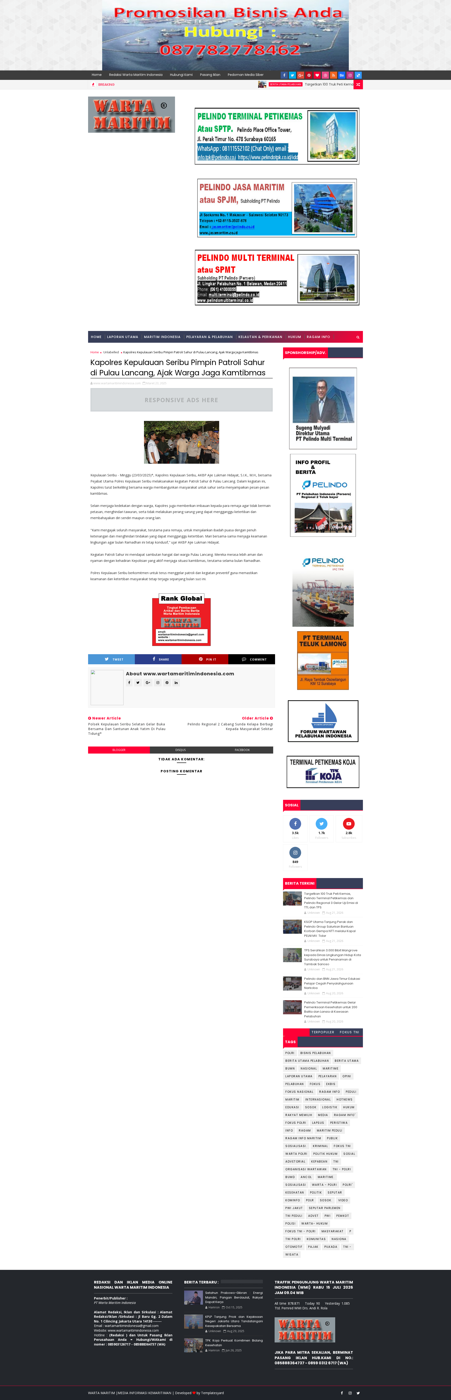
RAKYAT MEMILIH (298, 1115)
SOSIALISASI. (296, 1146)
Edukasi (292, 1107)
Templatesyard (212, 1393)
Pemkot (342, 1216)
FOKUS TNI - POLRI (300, 1231)
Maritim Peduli (329, 1130)
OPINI (346, 1076)
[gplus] (300, 75)
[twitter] (292, 75)
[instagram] (350, 75)
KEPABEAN (319, 1161)
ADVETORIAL (295, 1161)
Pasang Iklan (210, 74)
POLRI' (348, 1185)
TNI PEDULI (293, 1216)
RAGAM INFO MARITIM (303, 1138)
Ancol (306, 1177)
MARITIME (330, 1068)
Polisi (290, 1223)
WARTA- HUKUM (314, 1223)
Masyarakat (333, 1231)
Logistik (329, 1107)
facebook (242, 750)
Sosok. (326, 1200)
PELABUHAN (294, 1084)
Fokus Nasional (299, 1092)
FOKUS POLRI (295, 1123)
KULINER (98, 348)
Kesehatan (294, 1192)
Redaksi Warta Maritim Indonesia (136, 74)
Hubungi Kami (181, 74)
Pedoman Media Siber (246, 74)
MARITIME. (326, 1177)
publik (332, 1138)
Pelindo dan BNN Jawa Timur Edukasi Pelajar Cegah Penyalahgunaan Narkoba (332, 983)
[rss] (333, 75)
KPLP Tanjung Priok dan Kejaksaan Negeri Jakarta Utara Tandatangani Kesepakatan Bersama (234, 1321)
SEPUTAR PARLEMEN (325, 1208)
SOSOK (311, 1107)
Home (97, 74)
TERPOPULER (322, 1032)
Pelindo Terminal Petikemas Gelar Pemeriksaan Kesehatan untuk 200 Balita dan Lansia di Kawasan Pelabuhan (330, 1009)
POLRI (290, 1053)
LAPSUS (318, 1123)
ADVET (313, 1216)
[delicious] (358, 75)
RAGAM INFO (318, 336)
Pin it (211, 659)
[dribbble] (325, 75)
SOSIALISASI (295, 1185)
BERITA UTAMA (347, 1061)
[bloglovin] (317, 75)
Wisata (291, 1254)
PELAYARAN (328, 1076)
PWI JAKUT (294, 1208)
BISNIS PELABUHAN (315, 1053)
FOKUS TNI (349, 1032)
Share (164, 659)
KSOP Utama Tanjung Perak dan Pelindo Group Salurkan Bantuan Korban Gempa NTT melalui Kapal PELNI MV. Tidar (330, 929)
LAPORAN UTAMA (122, 336)
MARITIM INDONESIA (162, 336)
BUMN (290, 1068)
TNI (336, 1161)
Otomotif (293, 1247)
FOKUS (315, 1084)
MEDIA (323, 1115)
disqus (180, 750)
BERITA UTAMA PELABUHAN (247, 84)
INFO (289, 1130)
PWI (328, 1216)
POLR (310, 1200)
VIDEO (343, 1200)
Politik (316, 1192)
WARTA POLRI (296, 1154)
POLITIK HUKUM (325, 1154)
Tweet (118, 659)
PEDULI (351, 1092)
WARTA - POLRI (324, 1185)
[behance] (341, 75)
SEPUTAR (335, 1192)
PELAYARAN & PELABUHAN (209, 336)
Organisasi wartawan (306, 1169)
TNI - (347, 1247)
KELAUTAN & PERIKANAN (260, 336)
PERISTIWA (339, 1123)
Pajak (313, 1247)
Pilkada (331, 1247)
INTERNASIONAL (318, 1099)
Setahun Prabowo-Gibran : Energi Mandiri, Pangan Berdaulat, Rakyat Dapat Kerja (234, 1297)
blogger (119, 750)
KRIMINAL (320, 1146)
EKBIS (331, 1084)
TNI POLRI (293, 1239)
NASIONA (339, 1239)
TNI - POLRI (342, 1169)
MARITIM (292, 1099)
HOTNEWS (345, 1099)
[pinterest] (308, 75)
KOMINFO (292, 1200)
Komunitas (316, 1239)
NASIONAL (309, 1068)
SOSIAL (349, 1154)
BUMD (290, 1177)
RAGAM (305, 1130)
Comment (258, 659)
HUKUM (294, 336)
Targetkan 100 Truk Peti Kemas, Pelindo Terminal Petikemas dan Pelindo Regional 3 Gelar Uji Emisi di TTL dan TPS (331, 900)
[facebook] (284, 75)
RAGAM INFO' (345, 1115)
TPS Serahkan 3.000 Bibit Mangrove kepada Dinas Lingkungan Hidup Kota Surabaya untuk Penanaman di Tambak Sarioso (332, 957)
